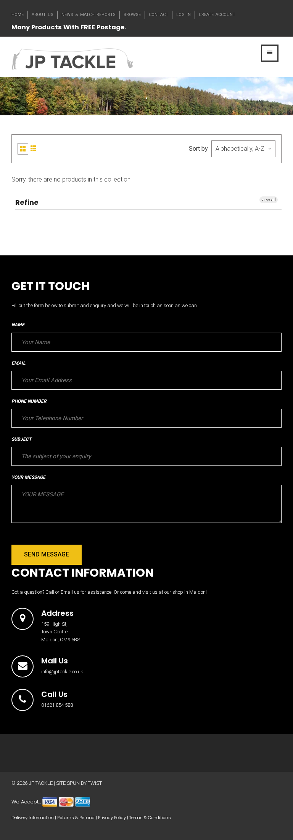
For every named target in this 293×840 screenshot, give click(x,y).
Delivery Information (32, 817)
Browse (132, 14)
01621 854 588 (57, 705)
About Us (42, 14)
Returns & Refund (76, 817)
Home (17, 14)
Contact (158, 14)
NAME (17, 324)
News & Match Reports (88, 14)
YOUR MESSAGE (28, 477)
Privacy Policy (112, 817)
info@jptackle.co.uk (62, 671)
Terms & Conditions (150, 817)
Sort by (198, 148)
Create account (217, 14)
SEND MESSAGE (46, 554)
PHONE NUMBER (29, 401)
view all (268, 199)
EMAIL (18, 363)
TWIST (95, 783)
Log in (183, 14)
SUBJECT (21, 439)
